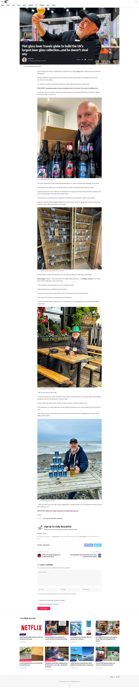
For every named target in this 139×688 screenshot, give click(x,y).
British (48, 518)
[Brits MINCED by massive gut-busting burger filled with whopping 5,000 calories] (107, 628)
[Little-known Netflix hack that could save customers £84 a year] (31, 628)
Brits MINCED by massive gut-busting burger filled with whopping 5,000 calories (106, 639)
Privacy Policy (83, 536)
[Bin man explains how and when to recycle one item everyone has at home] (57, 628)
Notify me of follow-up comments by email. (52, 600)
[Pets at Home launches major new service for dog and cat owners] (107, 654)
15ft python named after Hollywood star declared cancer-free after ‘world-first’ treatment (56, 665)
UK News (25, 41)
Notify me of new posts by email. (49, 604)
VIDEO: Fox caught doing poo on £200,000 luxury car (62, 511)
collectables (54, 518)
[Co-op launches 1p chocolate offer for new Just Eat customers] (82, 628)
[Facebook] (116, 677)
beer (78, 71)
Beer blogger (41, 279)
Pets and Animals (50, 660)
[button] (3, 1)
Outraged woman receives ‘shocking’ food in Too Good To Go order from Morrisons (72, 88)
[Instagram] (118, 677)
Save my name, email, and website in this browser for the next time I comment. (57, 594)
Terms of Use (55, 536)
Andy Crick (30, 58)
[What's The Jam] (7, 1)
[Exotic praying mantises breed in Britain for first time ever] (31, 654)
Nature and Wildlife (26, 660)
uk (61, 518)
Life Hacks (48, 634)
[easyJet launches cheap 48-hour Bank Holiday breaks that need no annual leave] (82, 654)
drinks (59, 518)
